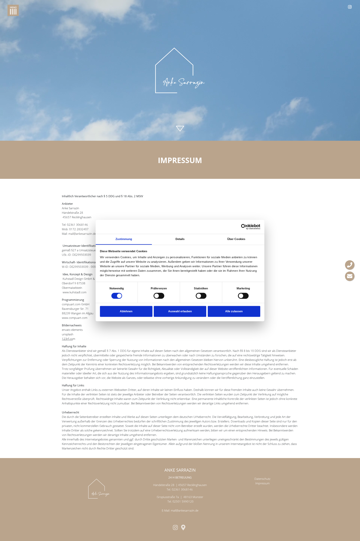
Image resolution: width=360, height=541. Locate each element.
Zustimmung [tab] (124, 239)
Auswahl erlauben (180, 311)
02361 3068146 (182, 489)
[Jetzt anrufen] (349, 265)
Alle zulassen (234, 311)
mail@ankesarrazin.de (82, 234)
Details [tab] (180, 239)
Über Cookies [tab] (236, 239)
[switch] (159, 296)
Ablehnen (126, 311)
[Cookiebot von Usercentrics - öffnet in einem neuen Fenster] (243, 226)
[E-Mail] (349, 276)
